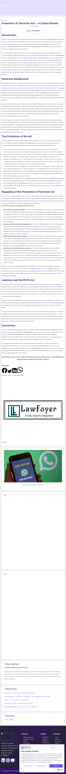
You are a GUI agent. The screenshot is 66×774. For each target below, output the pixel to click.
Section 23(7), (30, 226)
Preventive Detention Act (22, 60)
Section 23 (36, 224)
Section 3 (51, 161)
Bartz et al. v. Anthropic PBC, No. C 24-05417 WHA (17, 700)
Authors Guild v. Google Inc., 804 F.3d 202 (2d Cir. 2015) (18, 703)
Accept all (56, 765)
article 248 (17, 291)
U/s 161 (21, 178)
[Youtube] (13, 760)
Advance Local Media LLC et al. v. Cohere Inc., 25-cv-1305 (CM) (20, 706)
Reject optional (27, 765)
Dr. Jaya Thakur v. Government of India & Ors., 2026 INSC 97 (19, 693)
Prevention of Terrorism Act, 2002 (35, 67)
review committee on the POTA (27, 201)
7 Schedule (42, 291)
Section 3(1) (6, 149)
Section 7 (20, 168)
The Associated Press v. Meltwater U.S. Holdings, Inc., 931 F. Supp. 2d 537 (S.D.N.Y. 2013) (27, 696)
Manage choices (42, 765)
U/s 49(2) (37, 243)
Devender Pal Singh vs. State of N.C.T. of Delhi (46, 300)
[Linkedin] (3, 760)
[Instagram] (8, 760)
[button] (4, 372)
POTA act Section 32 (50, 180)
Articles (4, 20)
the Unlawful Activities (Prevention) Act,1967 (40, 271)
